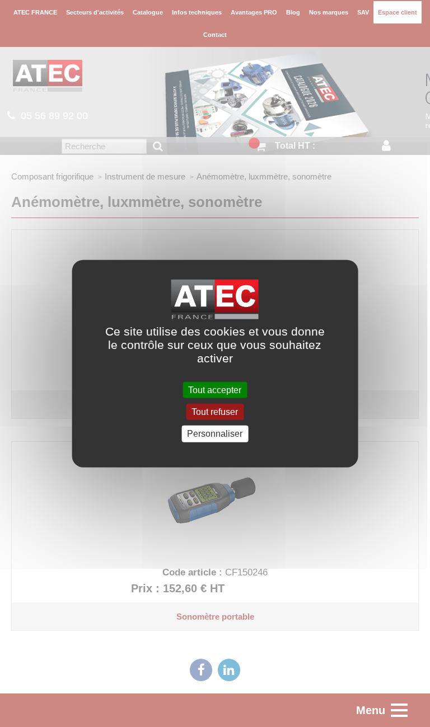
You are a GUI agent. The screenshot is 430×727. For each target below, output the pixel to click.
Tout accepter (214, 390)
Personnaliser (214, 433)
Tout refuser (214, 412)
